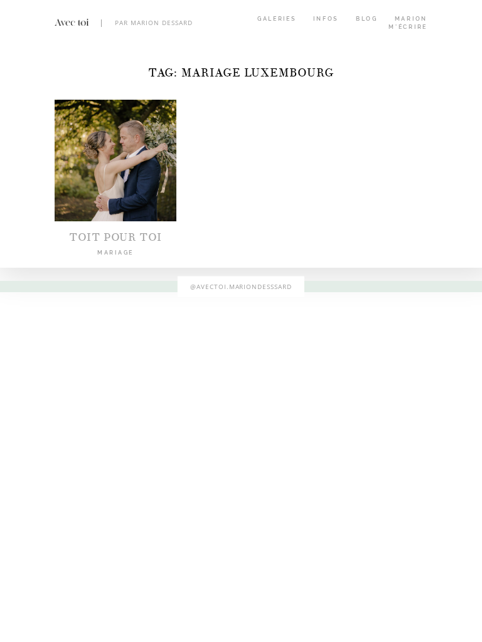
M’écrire (407, 27)
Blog (367, 19)
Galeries (277, 19)
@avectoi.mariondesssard (241, 286)
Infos (326, 19)
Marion (411, 19)
